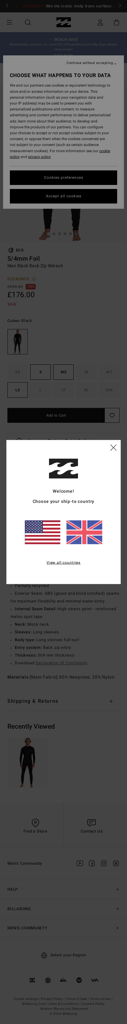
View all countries (63, 562)
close (113, 447)
